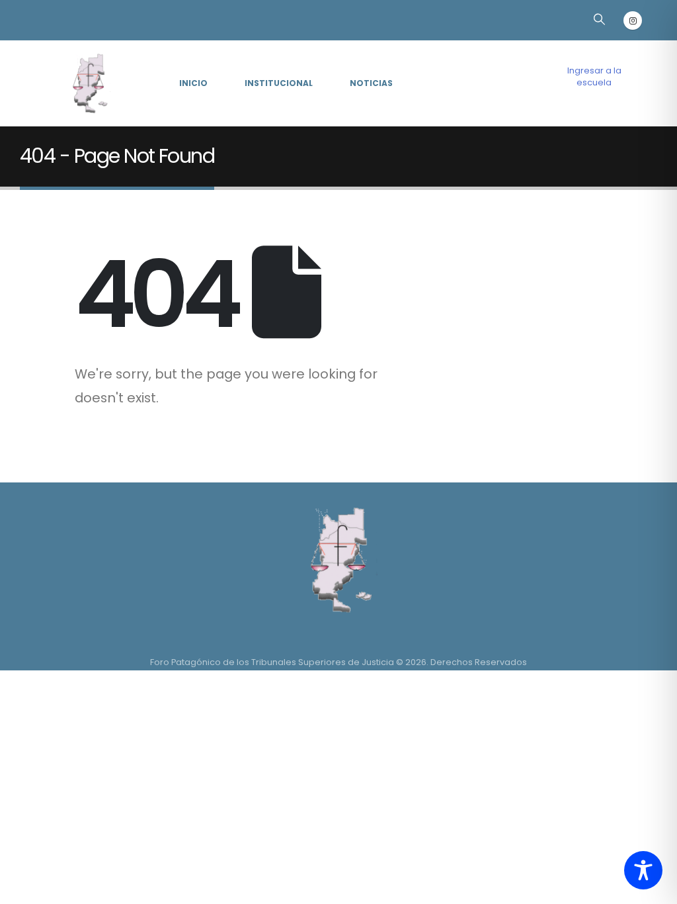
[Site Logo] (88, 84)
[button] (599, 19)
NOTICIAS (371, 83)
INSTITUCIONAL (279, 83)
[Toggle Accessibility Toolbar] (643, 870)
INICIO (193, 83)
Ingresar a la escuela (594, 76)
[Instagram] (632, 20)
